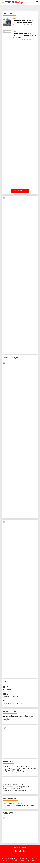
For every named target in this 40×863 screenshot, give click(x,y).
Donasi (21, 858)
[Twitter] (20, 851)
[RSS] (23, 851)
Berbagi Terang (17, 18)
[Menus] (3, 2)
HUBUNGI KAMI (6, 860)
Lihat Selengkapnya (20, 191)
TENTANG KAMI (30, 858)
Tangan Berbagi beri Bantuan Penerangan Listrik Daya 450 (24, 21)
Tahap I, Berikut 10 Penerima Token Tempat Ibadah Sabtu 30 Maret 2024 (24, 35)
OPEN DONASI (32, 860)
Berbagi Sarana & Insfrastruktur (21, 24)
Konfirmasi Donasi (19, 860)
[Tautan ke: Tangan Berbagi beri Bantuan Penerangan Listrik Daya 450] (7, 21)
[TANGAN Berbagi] (14, 2)
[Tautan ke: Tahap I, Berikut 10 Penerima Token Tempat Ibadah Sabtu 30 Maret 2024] (7, 108)
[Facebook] (16, 851)
